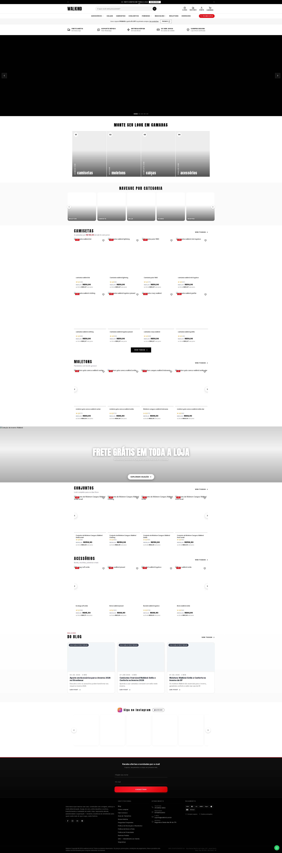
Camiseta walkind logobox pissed (121, 332)
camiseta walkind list (83, 277)
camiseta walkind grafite (186, 332)
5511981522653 (160, 812)
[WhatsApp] (276, 847)
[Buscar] (154, 9)
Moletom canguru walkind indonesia (155, 409)
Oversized (186, 16)
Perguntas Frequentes (125, 822)
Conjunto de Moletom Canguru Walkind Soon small (190, 536)
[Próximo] (213, 207)
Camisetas (121, 16)
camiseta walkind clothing (85, 332)
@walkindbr (158, 710)
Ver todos (200, 232)
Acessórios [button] (96, 16)
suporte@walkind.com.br (163, 817)
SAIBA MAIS (154, 2)
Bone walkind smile (183, 606)
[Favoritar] (103, 240)
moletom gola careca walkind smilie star (190, 409)
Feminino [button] (146, 16)
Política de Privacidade (126, 832)
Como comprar (123, 809)
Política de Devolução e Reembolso (130, 826)
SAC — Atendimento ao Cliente (128, 839)
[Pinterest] (82, 821)
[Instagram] (72, 821)
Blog (119, 806)
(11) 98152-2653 (160, 808)
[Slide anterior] (4, 75)
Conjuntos (134, 16)
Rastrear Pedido (123, 835)
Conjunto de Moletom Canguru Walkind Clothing (122, 536)
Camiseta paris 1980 (151, 277)
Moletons (173, 16)
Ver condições (154, 21)
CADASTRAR (141, 789)
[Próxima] (214, 2)
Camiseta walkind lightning (119, 277)
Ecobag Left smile (82, 606)
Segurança (122, 842)
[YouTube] (77, 821)
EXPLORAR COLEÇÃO (140, 477)
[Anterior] (68, 2)
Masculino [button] (160, 16)
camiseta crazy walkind (152, 332)
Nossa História (123, 819)
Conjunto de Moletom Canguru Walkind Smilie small (89, 536)
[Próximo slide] (277, 75)
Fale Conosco (123, 813)
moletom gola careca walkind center (88, 409)
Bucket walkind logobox (151, 606)
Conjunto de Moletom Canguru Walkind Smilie (156, 536)
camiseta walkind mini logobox (188, 277)
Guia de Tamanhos (124, 816)
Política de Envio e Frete (126, 829)
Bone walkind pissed (116, 606)
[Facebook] (68, 821)
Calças (110, 16)
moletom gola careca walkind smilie (121, 409)
